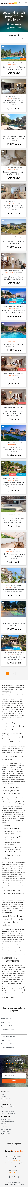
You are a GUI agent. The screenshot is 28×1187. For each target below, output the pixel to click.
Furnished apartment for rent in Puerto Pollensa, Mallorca (13, 591)
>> (20, 673)
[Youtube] (13, 1176)
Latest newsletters (5, 1136)
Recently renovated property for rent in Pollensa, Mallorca (13, 173)
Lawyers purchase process (7, 1121)
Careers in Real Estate (6, 1101)
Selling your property (6, 1119)
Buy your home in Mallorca (7, 1106)
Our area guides (5, 1131)
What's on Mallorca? (16, 24)
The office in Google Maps (14, 1160)
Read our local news (6, 1129)
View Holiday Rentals (15, 27)
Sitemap (14, 1166)
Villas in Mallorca (5, 1022)
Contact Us (3, 1096)
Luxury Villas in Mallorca (7, 1029)
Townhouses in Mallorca (7, 1043)
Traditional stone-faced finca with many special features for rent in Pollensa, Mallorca (14, 485)
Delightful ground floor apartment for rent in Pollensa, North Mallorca (14, 556)
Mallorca (12, 1163)
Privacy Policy (19, 1163)
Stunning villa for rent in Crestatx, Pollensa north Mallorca (14, 68)
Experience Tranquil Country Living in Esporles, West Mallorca (13, 658)
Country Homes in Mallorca (8, 1036)
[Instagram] (18, 1176)
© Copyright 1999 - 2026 (14, 1182)
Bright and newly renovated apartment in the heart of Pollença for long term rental (13, 413)
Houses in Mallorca (6, 1018)
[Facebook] (9, 1176)
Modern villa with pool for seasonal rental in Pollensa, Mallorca (13, 312)
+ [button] (22, 3)
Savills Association (5, 1098)
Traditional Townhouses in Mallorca (11, 1033)
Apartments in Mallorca (7, 1025)
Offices (2, 1094)
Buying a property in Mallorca (8, 1113)
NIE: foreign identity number (7, 1111)
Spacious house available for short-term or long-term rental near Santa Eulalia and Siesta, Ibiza (13, 277)
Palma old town (14, 736)
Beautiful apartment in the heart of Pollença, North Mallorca (13, 379)
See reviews (12, 1172)
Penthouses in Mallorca (7, 1047)
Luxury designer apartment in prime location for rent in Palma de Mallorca (13, 103)
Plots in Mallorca (5, 1040)
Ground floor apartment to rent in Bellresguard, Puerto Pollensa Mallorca (14, 208)
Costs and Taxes (5, 1109)
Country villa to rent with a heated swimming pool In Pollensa (14, 345)
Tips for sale (4, 1123)
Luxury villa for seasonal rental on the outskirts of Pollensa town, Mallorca (14, 449)
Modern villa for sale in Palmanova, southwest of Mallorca (13, 624)
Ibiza (6, 1163)
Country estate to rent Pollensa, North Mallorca (13, 242)
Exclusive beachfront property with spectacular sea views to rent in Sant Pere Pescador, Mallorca (13, 520)
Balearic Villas (9, 709)
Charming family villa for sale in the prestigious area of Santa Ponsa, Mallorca (13, 138)
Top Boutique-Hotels (6, 1134)
